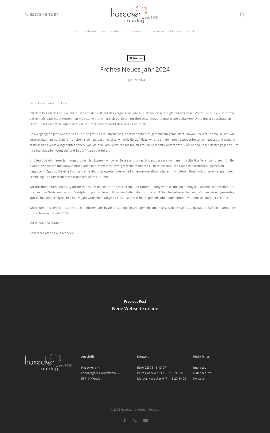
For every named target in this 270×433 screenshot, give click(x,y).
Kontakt (198, 378)
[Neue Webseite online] (135, 306)
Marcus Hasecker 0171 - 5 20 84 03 (161, 378)
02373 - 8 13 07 (43, 14)
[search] (242, 14)
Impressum (201, 367)
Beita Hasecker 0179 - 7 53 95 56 (160, 373)
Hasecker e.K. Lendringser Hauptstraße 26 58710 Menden (101, 372)
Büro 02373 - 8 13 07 (151, 367)
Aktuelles (136, 58)
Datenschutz (202, 373)
